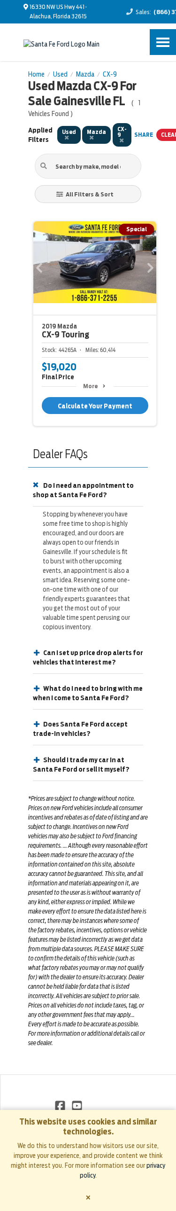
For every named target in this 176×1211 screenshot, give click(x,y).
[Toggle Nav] (163, 42)
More (90, 386)
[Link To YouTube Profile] (76, 1105)
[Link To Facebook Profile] (61, 1105)
